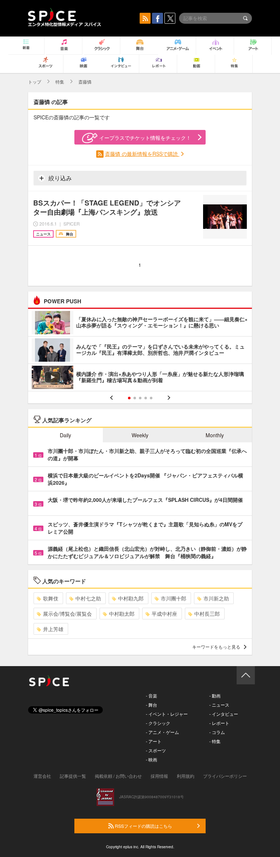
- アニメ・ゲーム (162, 732)
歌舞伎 (50, 598)
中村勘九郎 (131, 598)
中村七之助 (88, 598)
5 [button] (151, 398)
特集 (59, 81)
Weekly (140, 435)
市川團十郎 (173, 598)
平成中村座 (164, 613)
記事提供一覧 (73, 776)
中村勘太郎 (122, 613)
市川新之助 (216, 598)
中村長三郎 (207, 613)
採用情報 (159, 776)
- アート (154, 741)
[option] (140, 351)
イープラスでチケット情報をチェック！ (145, 137)
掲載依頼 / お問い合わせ (118, 776)
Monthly (215, 435)
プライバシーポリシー (225, 776)
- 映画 (151, 759)
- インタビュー (223, 714)
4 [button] (145, 398)
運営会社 (42, 776)
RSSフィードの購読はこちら (143, 826)
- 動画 (215, 695)
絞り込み (59, 178)
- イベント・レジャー (167, 714)
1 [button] (129, 398)
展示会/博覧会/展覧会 (67, 613)
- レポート (219, 723)
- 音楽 (151, 695)
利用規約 (185, 776)
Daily (65, 435)
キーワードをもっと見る (216, 646)
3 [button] (140, 398)
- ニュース (219, 705)
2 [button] (134, 398)
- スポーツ (156, 750)
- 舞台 (151, 705)
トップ (34, 81)
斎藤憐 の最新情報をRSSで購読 (142, 153)
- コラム (217, 732)
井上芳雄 (53, 629)
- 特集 (215, 741)
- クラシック (158, 723)
